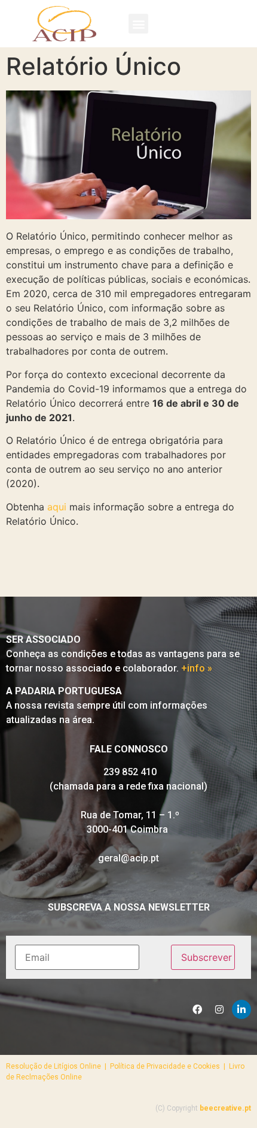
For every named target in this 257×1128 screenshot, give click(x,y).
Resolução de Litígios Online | (58, 1066)
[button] (138, 24)
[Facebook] (197, 1009)
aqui (56, 507)
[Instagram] (219, 1009)
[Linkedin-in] (241, 1009)
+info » (196, 668)
